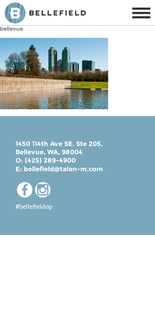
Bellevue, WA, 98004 (49, 152)
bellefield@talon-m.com (63, 169)
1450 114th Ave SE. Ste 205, (59, 144)
